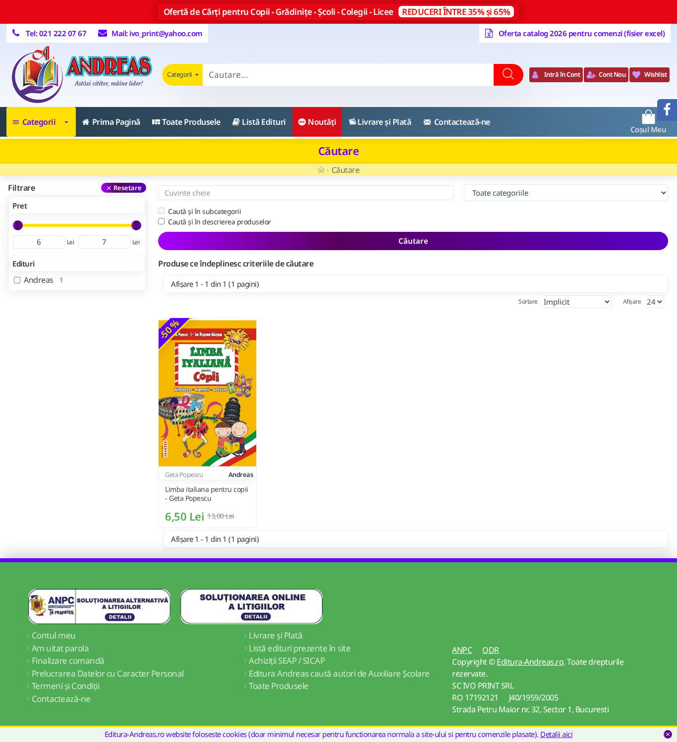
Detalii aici (556, 734)
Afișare (632, 301)
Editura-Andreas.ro (530, 661)
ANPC (462, 649)
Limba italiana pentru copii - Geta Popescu (206, 494)
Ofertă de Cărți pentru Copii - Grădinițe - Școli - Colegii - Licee (337, 11)
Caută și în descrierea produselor (219, 221)
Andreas (240, 474)
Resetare (127, 187)
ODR (490, 649)
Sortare (528, 301)
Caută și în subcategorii (204, 211)
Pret (19, 206)
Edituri (23, 263)
